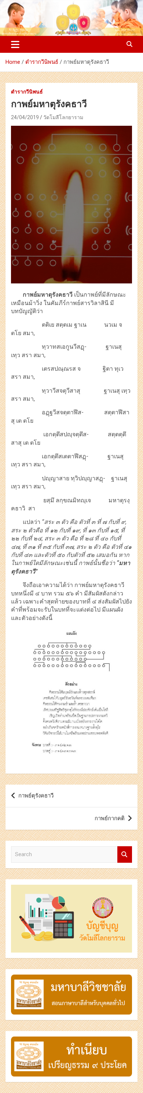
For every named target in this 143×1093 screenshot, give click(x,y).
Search (124, 854)
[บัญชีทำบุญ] (71, 888)
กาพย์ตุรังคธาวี (36, 795)
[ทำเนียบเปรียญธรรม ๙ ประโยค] (71, 1040)
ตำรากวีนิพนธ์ (27, 92)
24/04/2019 (25, 117)
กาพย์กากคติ (110, 818)
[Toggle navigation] (15, 44)
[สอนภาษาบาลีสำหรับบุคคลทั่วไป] (71, 978)
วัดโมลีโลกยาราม (63, 117)
